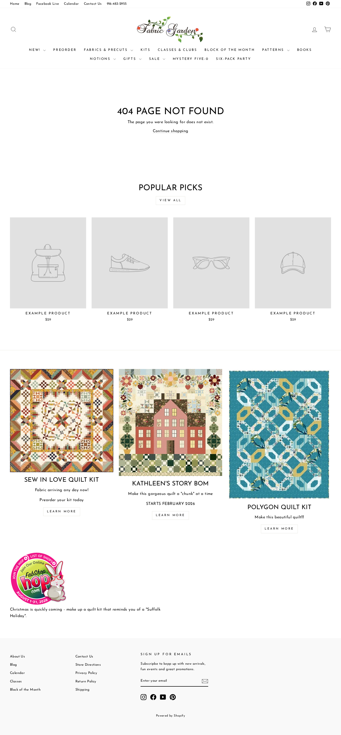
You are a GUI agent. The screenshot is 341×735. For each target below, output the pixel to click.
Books (304, 50)
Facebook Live (47, 3)
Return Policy (85, 681)
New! (35, 50)
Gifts (130, 59)
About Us (17, 656)
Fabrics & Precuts (106, 50)
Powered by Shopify (170, 715)
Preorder (64, 50)
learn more (170, 515)
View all (170, 200)
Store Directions (88, 664)
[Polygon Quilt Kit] (279, 434)
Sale (155, 59)
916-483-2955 (117, 3)
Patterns (274, 50)
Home (14, 3)
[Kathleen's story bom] (170, 422)
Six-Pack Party (233, 59)
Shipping (82, 689)
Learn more (61, 511)
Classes (16, 681)
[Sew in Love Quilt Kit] (61, 420)
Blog (27, 3)
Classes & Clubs (177, 50)
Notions (101, 59)
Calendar (71, 3)
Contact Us (93, 3)
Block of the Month (229, 50)
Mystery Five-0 (190, 59)
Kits (145, 50)
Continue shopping (170, 131)
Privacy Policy (86, 673)
